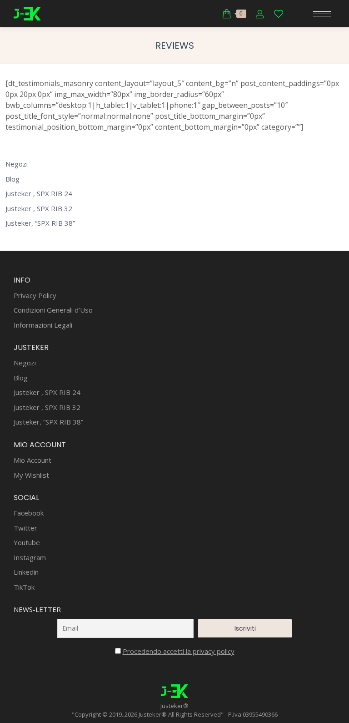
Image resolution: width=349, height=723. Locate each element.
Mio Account (32, 460)
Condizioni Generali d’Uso (53, 310)
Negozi (16, 164)
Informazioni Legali (43, 325)
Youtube (27, 542)
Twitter (25, 528)
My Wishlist (31, 475)
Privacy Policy (35, 295)
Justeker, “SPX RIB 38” (40, 223)
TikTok (24, 587)
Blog (12, 179)
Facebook (29, 513)
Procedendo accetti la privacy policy (178, 651)
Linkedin (26, 572)
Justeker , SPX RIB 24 (38, 193)
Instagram (30, 557)
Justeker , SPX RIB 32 (38, 208)
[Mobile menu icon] (322, 14)
